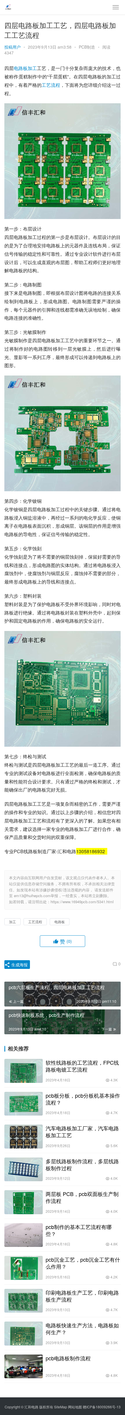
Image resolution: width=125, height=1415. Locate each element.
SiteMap (60, 1406)
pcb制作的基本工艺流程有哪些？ (79, 1230)
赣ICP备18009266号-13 (102, 1406)
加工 (32, 68)
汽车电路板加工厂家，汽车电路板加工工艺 (82, 1131)
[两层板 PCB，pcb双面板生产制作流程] (23, 1202)
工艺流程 (51, 85)
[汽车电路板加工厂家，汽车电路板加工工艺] (23, 1137)
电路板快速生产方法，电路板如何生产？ (82, 1328)
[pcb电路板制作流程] (23, 1367)
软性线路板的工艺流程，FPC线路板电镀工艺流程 (82, 1066)
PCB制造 (87, 47)
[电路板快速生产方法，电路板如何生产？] (23, 1334)
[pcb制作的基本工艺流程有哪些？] (23, 1235)
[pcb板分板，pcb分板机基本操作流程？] (23, 1104)
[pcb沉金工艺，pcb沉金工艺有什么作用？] (23, 1268)
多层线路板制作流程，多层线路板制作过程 (82, 1164)
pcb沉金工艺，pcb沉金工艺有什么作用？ (83, 1263)
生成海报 (19, 964)
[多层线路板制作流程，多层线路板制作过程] (23, 1170)
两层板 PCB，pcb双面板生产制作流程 (82, 1197)
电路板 (21, 68)
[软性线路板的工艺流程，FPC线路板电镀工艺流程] (23, 1071)
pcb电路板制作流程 (68, 1358)
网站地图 (75, 1406)
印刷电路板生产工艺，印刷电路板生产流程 (82, 1296)
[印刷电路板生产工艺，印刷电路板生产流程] (23, 1301)
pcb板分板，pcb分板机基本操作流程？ (83, 1099)
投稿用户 (12, 47)
